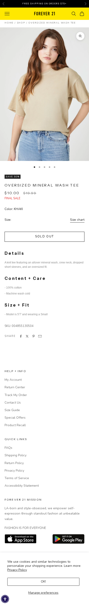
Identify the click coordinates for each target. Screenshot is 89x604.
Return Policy (14, 463)
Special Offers (15, 417)
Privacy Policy (17, 570)
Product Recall (15, 425)
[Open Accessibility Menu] (5, 599)
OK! (43, 581)
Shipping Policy (15, 455)
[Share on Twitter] (27, 336)
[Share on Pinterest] (33, 336)
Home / (11, 22)
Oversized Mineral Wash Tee (52, 22)
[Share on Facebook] (21, 336)
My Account (13, 380)
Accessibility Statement (22, 485)
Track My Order (16, 395)
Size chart (77, 220)
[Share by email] (40, 336)
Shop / (23, 22)
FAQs (8, 448)
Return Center (15, 387)
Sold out (44, 236)
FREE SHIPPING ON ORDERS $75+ (44, 3)
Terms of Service (17, 478)
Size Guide (12, 410)
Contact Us (13, 402)
